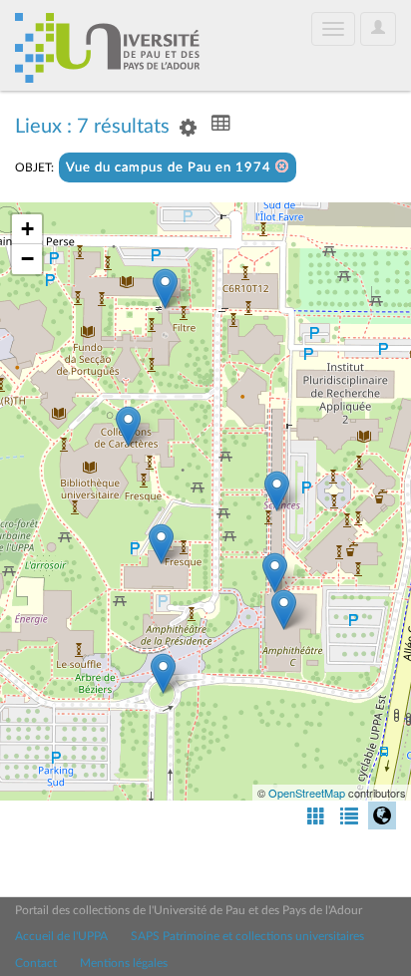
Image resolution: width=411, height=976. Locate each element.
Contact (36, 963)
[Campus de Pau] (163, 673)
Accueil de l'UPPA (61, 936)
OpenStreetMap (306, 793)
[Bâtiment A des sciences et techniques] (283, 609)
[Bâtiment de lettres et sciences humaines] (165, 288)
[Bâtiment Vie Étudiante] (161, 543)
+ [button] (27, 228)
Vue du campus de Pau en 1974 (170, 168)
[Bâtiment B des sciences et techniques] (276, 491)
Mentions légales (124, 963)
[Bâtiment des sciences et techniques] (274, 572)
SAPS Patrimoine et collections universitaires (247, 936)
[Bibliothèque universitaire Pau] (128, 426)
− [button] (27, 258)
